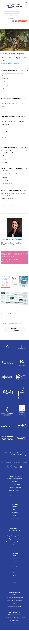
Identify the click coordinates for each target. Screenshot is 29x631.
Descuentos (15, 512)
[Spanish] (26, 21)
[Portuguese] (24, 21)
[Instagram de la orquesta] (13, 16)
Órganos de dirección (14, 539)
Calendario (14, 481)
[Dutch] (13, 21)
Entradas (14, 506)
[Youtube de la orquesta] (16, 16)
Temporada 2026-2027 (14, 530)
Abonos (14, 515)
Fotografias (14, 569)
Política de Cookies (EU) (14, 606)
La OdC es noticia (14, 558)
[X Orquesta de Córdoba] (8, 467)
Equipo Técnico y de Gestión (14, 536)
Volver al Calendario (14, 330)
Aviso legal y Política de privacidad (14, 597)
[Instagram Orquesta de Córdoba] (17, 467)
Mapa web (14, 603)
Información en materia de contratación (15, 617)
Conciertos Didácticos (14, 493)
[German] (20, 21)
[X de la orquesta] (9, 16)
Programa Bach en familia (9, 314)
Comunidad (14, 584)
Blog (14, 555)
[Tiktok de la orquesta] (6, 16)
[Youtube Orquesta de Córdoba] (21, 467)
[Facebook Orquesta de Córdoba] (14, 467)
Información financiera (14, 620)
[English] (16, 21)
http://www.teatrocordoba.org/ (11, 323)
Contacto (14, 594)
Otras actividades (14, 496)
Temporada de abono (14, 484)
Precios (14, 509)
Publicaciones (14, 564)
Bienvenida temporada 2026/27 (15, 478)
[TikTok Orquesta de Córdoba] (11, 467)
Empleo (14, 561)
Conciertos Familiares (14, 490)
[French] (18, 21)
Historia (14, 544)
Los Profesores (14, 533)
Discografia (14, 566)
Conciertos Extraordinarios (14, 487)
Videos (14, 572)
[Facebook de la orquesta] (11, 16)
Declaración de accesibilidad (14, 600)
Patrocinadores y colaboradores (14, 541)
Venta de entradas (14, 518)
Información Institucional (14, 614)
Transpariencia (14, 612)
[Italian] (22, 21)
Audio (14, 575)
